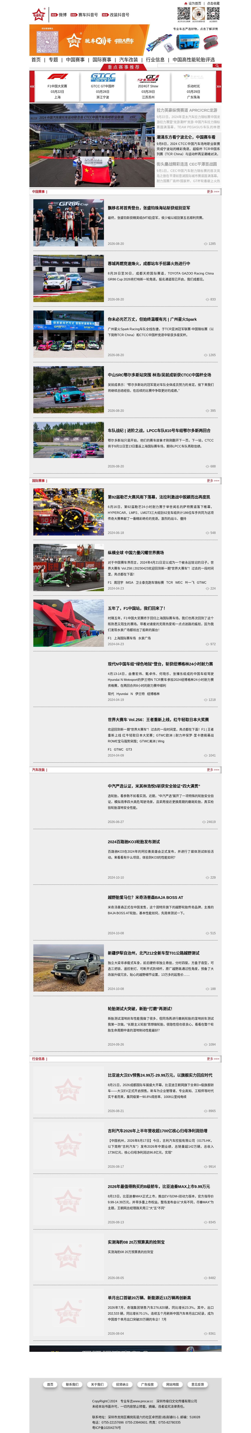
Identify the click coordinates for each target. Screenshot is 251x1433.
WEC (179, 582)
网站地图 (172, 1384)
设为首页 (195, 3)
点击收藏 (213, 3)
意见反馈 (197, 1384)
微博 (63, 15)
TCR (169, 582)
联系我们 (72, 1384)
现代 (111, 694)
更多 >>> (213, 191)
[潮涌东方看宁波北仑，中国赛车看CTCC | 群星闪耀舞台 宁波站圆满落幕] (92, 145)
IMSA (129, 582)
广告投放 (147, 1384)
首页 (36, 59)
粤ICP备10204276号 (106, 1427)
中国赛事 (75, 59)
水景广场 (144, 638)
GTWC (201, 582)
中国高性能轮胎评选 (194, 59)
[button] (219, 87)
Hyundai (122, 694)
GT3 (129, 749)
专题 (53, 59)
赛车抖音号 (88, 15)
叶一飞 (190, 582)
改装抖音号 (119, 15)
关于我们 (97, 1384)
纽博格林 (153, 694)
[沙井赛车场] (125, 1376)
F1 (110, 582)
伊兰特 (140, 694)
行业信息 (155, 59)
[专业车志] (39, 21)
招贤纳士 (122, 1384)
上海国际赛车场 (125, 638)
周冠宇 (118, 582)
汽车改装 (128, 59)
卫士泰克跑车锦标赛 (150, 582)
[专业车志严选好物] (125, 54)
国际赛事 (102, 59)
